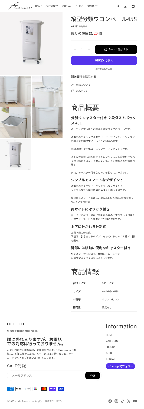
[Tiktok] (122, 401)
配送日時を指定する (83, 76)
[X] (129, 401)
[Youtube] (135, 401)
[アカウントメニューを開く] (125, 6)
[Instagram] (116, 401)
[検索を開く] (118, 6)
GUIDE (109, 353)
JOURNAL (111, 347)
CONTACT (111, 359)
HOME (109, 334)
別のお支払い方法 (104, 68)
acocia (18, 400)
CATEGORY (112, 340)
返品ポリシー (83, 90)
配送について (83, 84)
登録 (92, 375)
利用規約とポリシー (54, 400)
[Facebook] (110, 401)
